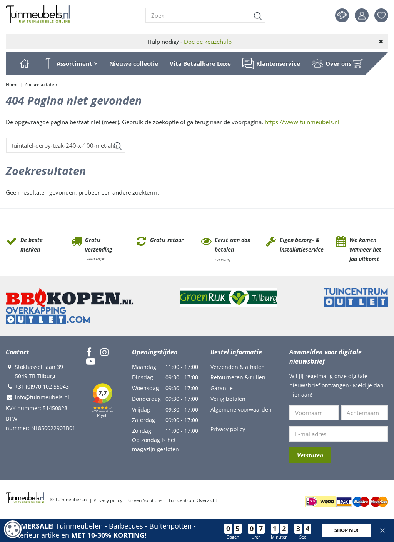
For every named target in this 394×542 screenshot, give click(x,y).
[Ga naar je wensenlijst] (384, 15)
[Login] (362, 15)
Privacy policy (227, 429)
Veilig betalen (227, 398)
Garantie (221, 388)
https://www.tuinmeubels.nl (302, 122)
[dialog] (13, 529)
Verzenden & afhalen (237, 366)
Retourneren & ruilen (237, 377)
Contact (342, 15)
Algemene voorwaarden (241, 409)
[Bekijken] (358, 63)
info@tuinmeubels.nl (42, 397)
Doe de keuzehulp (208, 41)
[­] (89, 352)
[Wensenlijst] (381, 15)
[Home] (24, 63)
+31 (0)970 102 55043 (42, 386)
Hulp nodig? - (189, 41)
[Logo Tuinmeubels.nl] (38, 14)
